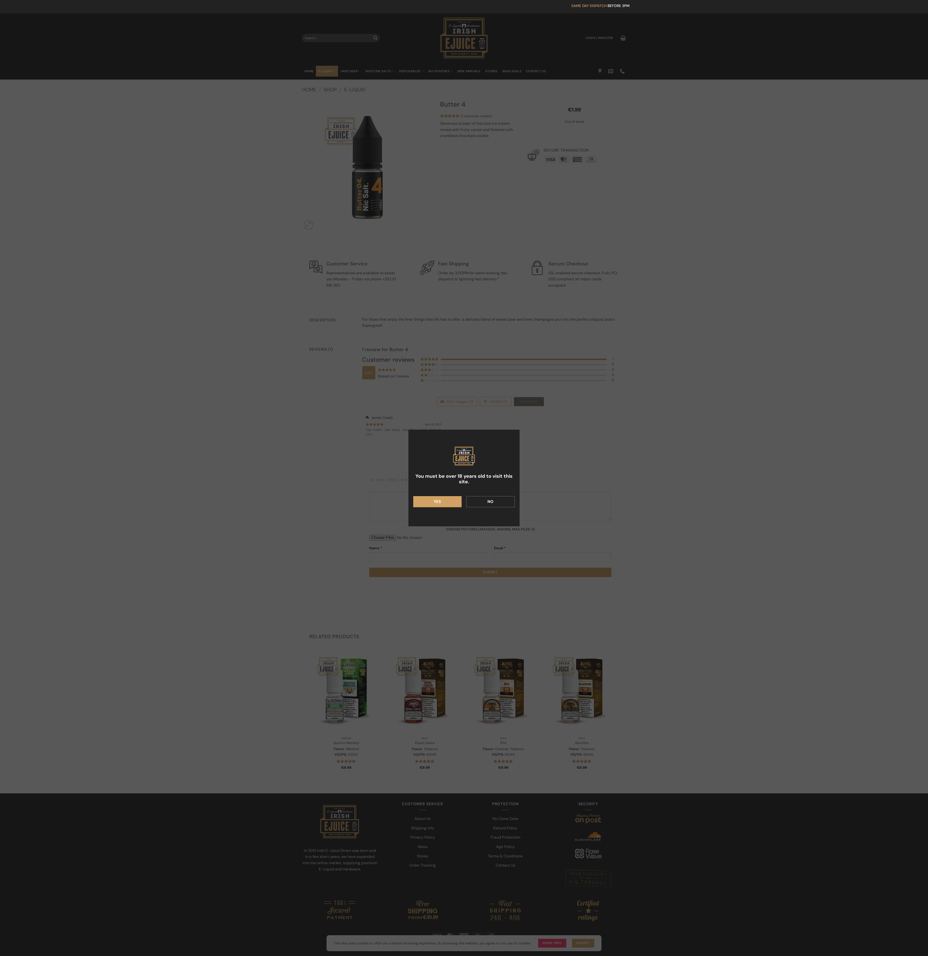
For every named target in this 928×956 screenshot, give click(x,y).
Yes (437, 501)
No (490, 501)
